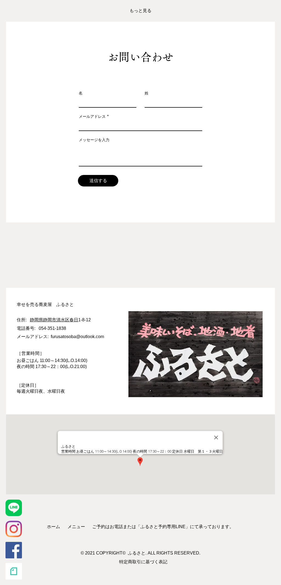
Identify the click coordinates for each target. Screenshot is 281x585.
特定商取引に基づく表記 (143, 561)
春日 (73, 319)
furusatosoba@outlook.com (77, 336)
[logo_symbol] (13, 571)
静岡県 (36, 319)
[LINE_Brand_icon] (13, 508)
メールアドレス (92, 116)
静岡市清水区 (56, 319)
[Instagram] (13, 529)
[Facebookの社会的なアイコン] (13, 550)
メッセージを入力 (94, 140)
